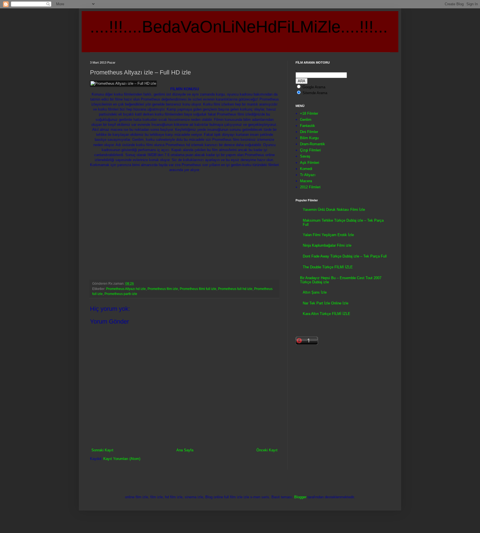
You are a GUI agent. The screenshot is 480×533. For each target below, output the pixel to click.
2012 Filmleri (310, 187)
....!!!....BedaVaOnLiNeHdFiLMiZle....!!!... (239, 26)
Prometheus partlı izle (120, 294)
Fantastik (307, 126)
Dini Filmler (309, 132)
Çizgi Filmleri (310, 150)
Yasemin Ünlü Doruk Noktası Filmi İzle (334, 209)
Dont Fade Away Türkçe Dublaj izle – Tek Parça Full (345, 256)
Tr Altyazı (308, 175)
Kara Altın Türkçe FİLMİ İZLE (326, 314)
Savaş (305, 156)
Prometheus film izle (163, 289)
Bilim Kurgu (309, 138)
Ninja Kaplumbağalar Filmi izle (327, 245)
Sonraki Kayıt (102, 450)
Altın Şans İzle (315, 292)
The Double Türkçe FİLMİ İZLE (328, 267)
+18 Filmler (309, 113)
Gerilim (305, 119)
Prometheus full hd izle (235, 289)
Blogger (300, 497)
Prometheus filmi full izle (198, 289)
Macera (306, 181)
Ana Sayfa (184, 450)
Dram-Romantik (312, 144)
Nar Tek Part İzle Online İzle (325, 303)
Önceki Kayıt (267, 450)
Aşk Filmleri (309, 163)
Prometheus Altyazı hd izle (126, 289)
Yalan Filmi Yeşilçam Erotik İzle (328, 235)
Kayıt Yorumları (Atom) (121, 459)
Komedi (306, 169)
